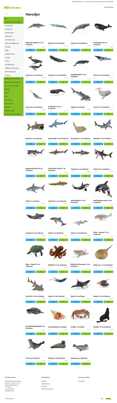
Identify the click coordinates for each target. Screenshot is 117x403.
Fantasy (7, 75)
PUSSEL (6, 93)
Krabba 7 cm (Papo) (77, 327)
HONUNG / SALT (9, 110)
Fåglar (7, 50)
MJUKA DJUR (8, 103)
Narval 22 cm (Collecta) (34, 107)
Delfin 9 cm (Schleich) (55, 233)
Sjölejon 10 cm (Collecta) (102, 327)
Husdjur (7, 57)
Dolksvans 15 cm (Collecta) (103, 265)
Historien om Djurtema (47, 389)
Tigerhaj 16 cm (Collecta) (79, 169)
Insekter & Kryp (9, 54)
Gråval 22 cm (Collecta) (79, 43)
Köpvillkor (44, 386)
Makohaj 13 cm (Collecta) (102, 138)
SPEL (5, 96)
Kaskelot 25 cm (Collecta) (57, 75)
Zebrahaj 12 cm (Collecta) (57, 201)
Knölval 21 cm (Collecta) (34, 75)
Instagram (82, 381)
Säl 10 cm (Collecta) (32, 358)
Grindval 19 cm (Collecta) (34, 233)
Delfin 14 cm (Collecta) (79, 233)
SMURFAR (7, 107)
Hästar (7, 61)
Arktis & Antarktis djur (12, 43)
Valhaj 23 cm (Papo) (78, 107)
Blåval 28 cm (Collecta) (56, 43)
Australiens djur (10, 40)
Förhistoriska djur (10, 71)
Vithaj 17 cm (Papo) (32, 201)
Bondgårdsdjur (9, 64)
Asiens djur (8, 36)
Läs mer (30, 50)
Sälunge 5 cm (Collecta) (56, 358)
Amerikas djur (9, 32)
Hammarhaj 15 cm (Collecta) (58, 138)
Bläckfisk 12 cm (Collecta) (57, 265)
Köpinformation (46, 384)
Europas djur (9, 25)
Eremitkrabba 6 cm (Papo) (57, 327)
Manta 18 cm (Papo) (78, 296)
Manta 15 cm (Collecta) (56, 296)
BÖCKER (7, 89)
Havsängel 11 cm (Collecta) (80, 138)
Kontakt (44, 381)
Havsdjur (8, 47)
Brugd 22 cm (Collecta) (34, 138)
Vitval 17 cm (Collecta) (101, 107)
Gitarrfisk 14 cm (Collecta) (35, 296)
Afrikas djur (8, 29)
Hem (5, 18)
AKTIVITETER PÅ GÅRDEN (12, 114)
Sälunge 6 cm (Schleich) (79, 358)
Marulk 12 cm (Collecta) (101, 296)
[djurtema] (14, 7)
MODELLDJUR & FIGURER (12, 22)
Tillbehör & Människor (12, 68)
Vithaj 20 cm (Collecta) (101, 169)
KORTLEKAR (8, 100)
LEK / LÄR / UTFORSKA (11, 86)
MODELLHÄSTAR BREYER (12, 78)
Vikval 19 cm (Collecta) (101, 75)
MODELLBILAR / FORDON (12, 82)
